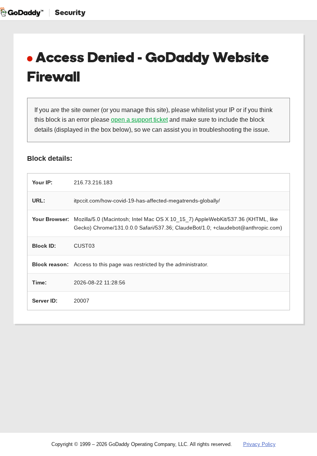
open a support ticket (139, 119)
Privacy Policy (259, 444)
